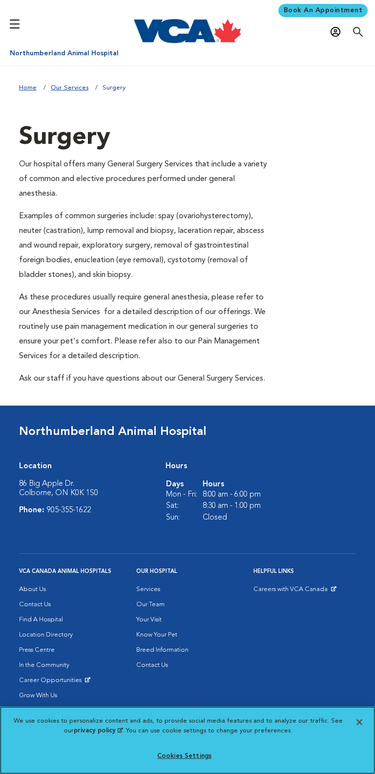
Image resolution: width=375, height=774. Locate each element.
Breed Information (162, 650)
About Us (32, 589)
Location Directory (46, 635)
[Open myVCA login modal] (338, 32)
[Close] (359, 722)
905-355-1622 (69, 510)
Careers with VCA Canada (291, 591)
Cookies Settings (184, 756)
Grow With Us (38, 695)
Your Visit (149, 619)
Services (148, 589)
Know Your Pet (156, 635)
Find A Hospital (41, 619)
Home (28, 88)
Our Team (150, 604)
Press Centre (37, 650)
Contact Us (35, 604)
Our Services (69, 88)
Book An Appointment (323, 10)
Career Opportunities (52, 682)
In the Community (44, 665)
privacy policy (98, 731)
